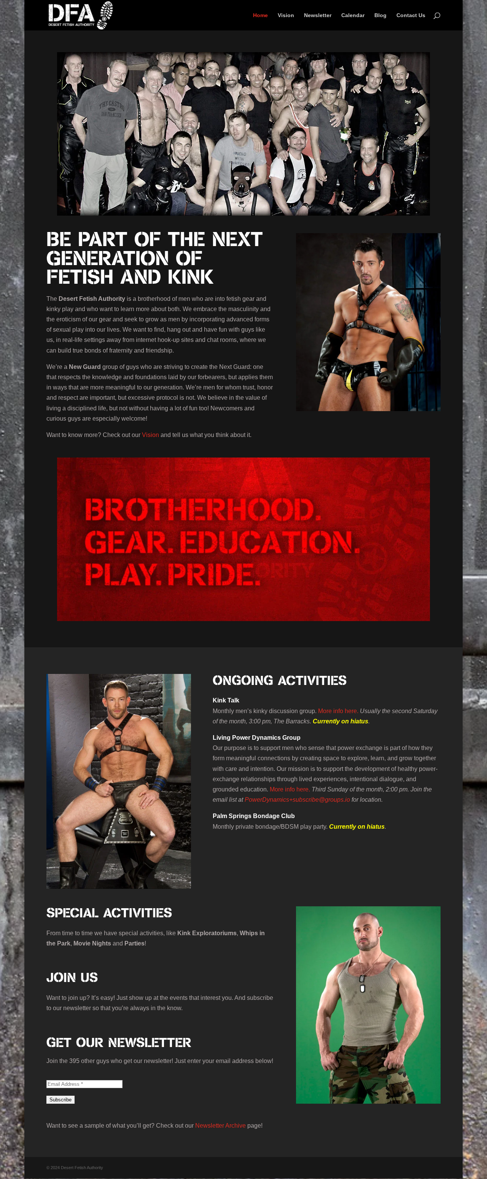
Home (260, 15)
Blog (380, 15)
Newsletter (317, 15)
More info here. (338, 711)
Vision (286, 15)
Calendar (352, 15)
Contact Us (410, 15)
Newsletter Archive (220, 1125)
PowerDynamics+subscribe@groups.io (297, 799)
